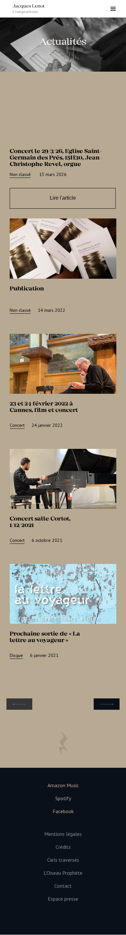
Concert (17, 425)
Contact (63, 886)
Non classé (20, 174)
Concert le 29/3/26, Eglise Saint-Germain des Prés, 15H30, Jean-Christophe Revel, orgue (56, 157)
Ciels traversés (63, 860)
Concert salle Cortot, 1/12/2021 (40, 522)
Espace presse (63, 899)
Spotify (63, 798)
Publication (27, 288)
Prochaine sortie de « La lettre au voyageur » (45, 637)
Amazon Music (63, 785)
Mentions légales (63, 834)
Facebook (63, 811)
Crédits (63, 847)
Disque (16, 655)
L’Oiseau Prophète (63, 873)
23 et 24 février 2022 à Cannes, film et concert (44, 407)
